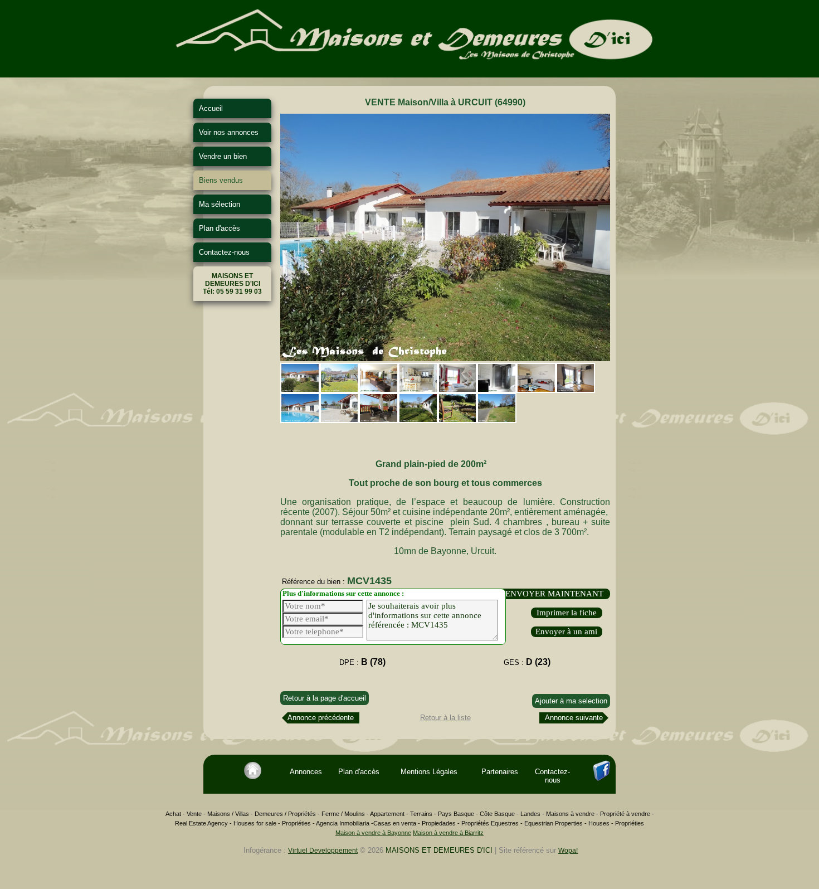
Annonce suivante (574, 717)
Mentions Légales (429, 771)
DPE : (362, 662)
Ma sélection (219, 204)
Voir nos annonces (229, 132)
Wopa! (568, 850)
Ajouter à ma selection (571, 701)
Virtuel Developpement (323, 850)
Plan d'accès (219, 228)
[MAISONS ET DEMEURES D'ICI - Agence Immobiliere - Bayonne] (409, 73)
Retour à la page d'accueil (324, 698)
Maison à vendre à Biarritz (448, 832)
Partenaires (499, 771)
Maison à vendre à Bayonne (373, 832)
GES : (527, 662)
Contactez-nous (224, 252)
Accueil (211, 108)
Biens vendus (221, 180)
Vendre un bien (223, 156)
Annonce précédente (320, 717)
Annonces (306, 771)
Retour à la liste (445, 717)
